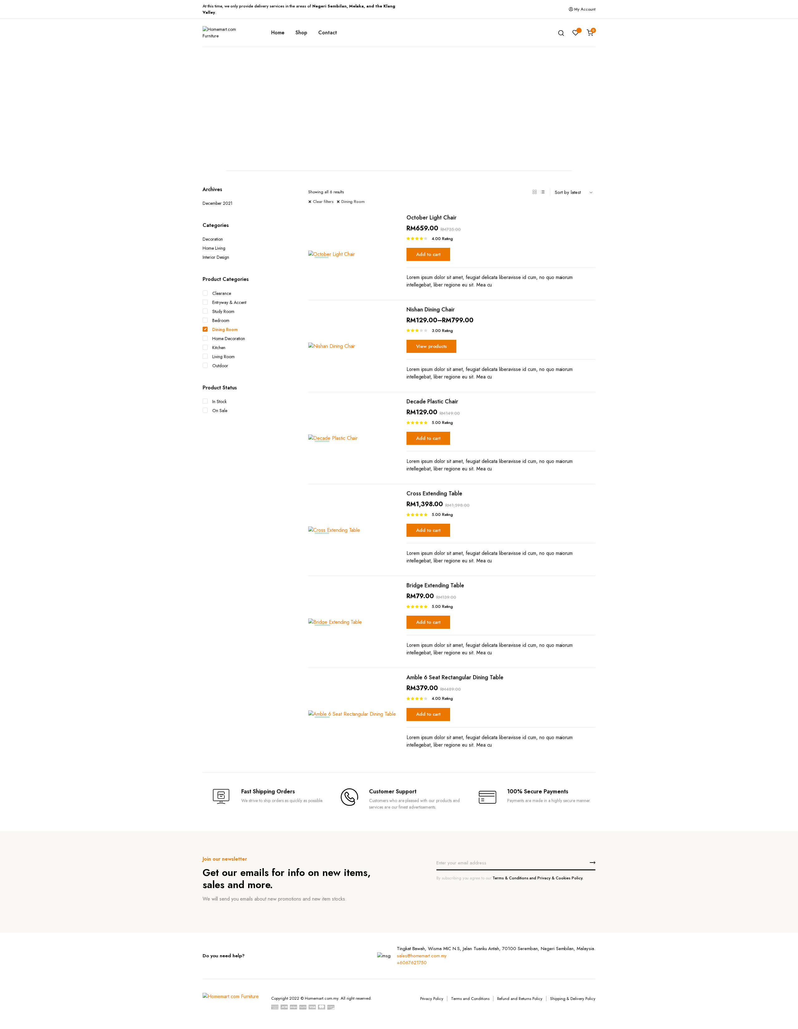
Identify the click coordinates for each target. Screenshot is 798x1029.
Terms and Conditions (470, 999)
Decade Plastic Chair (432, 401)
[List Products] (542, 192)
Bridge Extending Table (435, 585)
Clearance (221, 293)
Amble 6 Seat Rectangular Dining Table (454, 677)
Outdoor (220, 366)
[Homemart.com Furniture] (227, 32)
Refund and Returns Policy (519, 999)
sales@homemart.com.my (422, 955)
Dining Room (353, 201)
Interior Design (216, 257)
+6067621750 (412, 962)
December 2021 (218, 203)
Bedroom (220, 320)
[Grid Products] (534, 192)
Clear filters (323, 201)
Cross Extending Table (434, 493)
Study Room (223, 311)
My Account (584, 9)
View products (431, 346)
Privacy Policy (432, 999)
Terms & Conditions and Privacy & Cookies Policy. (538, 878)
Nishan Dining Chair (430, 309)
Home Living (214, 248)
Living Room (223, 356)
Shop (301, 32)
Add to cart (428, 254)
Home (277, 32)
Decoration (213, 239)
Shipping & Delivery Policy (572, 999)
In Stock (219, 401)
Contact (327, 32)
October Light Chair (431, 218)
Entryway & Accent (229, 302)
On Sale (219, 410)
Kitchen (218, 347)
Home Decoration (228, 338)
